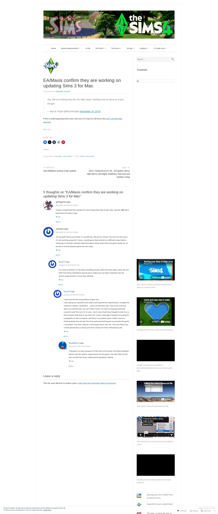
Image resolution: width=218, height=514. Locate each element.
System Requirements (69, 48)
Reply (58, 222)
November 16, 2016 (90, 111)
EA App (130, 48)
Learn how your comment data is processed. (97, 402)
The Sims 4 (115, 48)
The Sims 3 (99, 48)
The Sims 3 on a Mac (63, 156)
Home (53, 48)
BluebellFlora (74, 343)
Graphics (143, 48)
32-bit (88, 48)
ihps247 (62, 262)
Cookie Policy (47, 510)
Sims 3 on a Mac (87, 156)
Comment (121, 395)
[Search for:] (156, 59)
